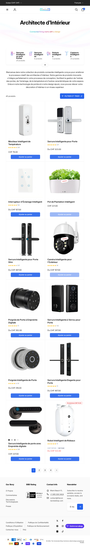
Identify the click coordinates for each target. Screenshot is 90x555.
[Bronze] (18, 440)
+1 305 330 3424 (57, 494)
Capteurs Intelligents (74, 54)
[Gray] (15, 440)
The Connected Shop (57, 541)
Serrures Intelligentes (38, 54)
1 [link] (33, 470)
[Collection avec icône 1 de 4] (45, 65)
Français (78, 3)
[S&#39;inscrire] (80, 507)
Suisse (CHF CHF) (12, 3)
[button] (7, 9)
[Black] (9, 440)
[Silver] (12, 440)
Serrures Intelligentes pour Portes (20, 55)
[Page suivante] (56, 470)
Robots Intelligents (56, 54)
